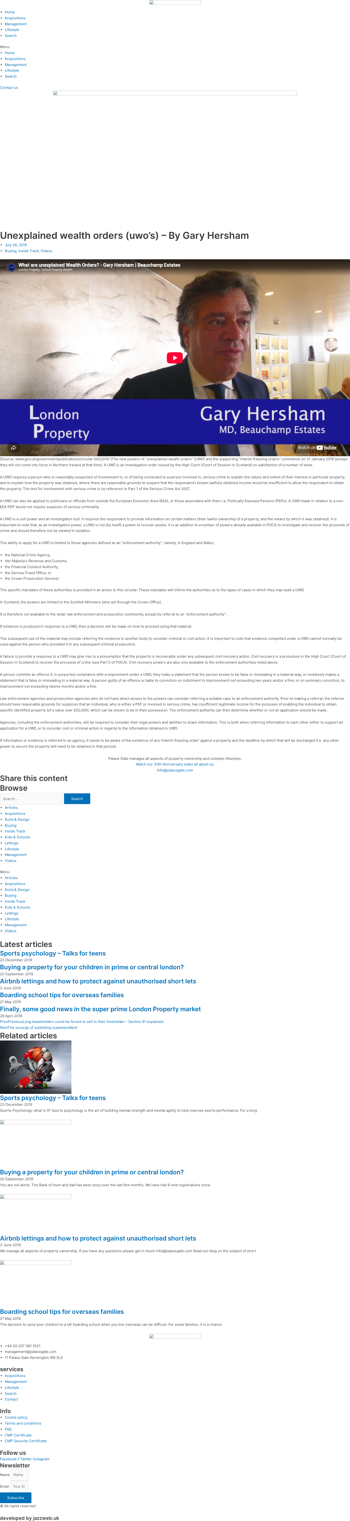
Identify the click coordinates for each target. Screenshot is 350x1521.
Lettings (11, 843)
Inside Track (28, 251)
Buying (10, 251)
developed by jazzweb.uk (29, 1518)
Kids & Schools (17, 837)
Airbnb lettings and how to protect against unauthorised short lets (98, 981)
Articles (11, 807)
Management (16, 24)
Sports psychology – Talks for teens (53, 953)
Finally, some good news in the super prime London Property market (100, 1009)
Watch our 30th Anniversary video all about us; (175, 764)
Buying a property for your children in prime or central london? (92, 967)
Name (5, 1474)
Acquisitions (15, 18)
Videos (46, 251)
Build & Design (17, 819)
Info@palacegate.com (175, 770)
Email (5, 1486)
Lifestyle (12, 29)
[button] (175, 47)
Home (10, 12)
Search (11, 35)
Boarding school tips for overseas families (62, 995)
